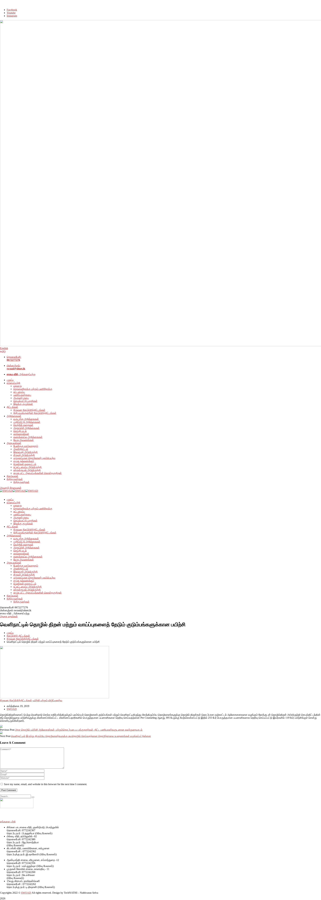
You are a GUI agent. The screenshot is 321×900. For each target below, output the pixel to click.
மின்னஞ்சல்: (16, 367)
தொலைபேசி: (14, 358)
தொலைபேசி (7, 607)
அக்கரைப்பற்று (21, 374)
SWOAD (12, 709)
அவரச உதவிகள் (9, 616)
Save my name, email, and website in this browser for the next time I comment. (45, 784)
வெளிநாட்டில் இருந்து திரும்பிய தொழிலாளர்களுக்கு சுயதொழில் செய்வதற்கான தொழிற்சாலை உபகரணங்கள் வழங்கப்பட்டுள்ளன (81, 736)
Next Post (5, 736)
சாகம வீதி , (6, 613)
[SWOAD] (6, 490)
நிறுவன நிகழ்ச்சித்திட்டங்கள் (23, 638)
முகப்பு (10, 632)
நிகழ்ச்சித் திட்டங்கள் (18, 635)
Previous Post (7, 729)
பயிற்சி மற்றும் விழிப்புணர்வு (47, 700)
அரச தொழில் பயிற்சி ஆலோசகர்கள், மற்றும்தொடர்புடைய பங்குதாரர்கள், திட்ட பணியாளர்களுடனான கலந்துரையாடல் (78, 729)
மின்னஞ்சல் (6, 610)
